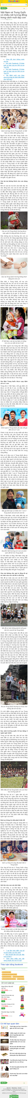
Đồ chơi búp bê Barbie (18, 976)
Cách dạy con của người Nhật (9, 974)
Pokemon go (20, 978)
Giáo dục (10, 19)
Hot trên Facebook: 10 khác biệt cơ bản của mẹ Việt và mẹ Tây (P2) (14, 65)
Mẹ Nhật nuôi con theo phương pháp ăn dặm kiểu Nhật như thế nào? (14, 77)
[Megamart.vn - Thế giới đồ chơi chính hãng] (14, 1)
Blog (4, 8)
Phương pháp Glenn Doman (9, 978)
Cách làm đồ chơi (7, 976)
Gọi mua (15, 1096)
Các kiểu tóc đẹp (6, 972)
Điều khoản (14, 1087)
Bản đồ (19, 1087)
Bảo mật (8, 1087)
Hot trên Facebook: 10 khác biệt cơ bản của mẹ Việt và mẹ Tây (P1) (14, 71)
